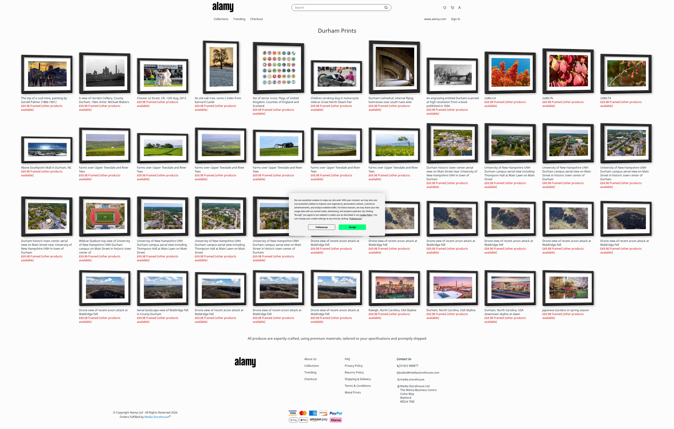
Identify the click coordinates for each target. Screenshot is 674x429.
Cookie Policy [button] (366, 215)
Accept (352, 227)
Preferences (322, 227)
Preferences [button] (356, 218)
